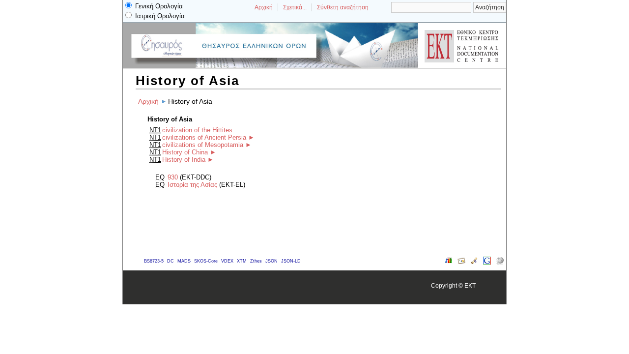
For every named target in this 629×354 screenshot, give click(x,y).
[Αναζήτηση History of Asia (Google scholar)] (474, 262)
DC (170, 261)
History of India (183, 159)
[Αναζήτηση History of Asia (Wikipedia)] (500, 262)
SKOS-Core (206, 261)
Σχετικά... (295, 7)
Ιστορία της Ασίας (192, 184)
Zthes (256, 261)
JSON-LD (291, 261)
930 (173, 177)
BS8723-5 (154, 261)
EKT (470, 285)
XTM (242, 261)
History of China (185, 152)
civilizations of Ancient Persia (204, 137)
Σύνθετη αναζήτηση (343, 7)
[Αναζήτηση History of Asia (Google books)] (449, 262)
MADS (184, 261)
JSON (271, 261)
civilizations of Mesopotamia (202, 144)
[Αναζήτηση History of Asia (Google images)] (461, 262)
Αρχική (264, 7)
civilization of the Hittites (197, 130)
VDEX (227, 261)
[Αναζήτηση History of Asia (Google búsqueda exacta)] (487, 262)
